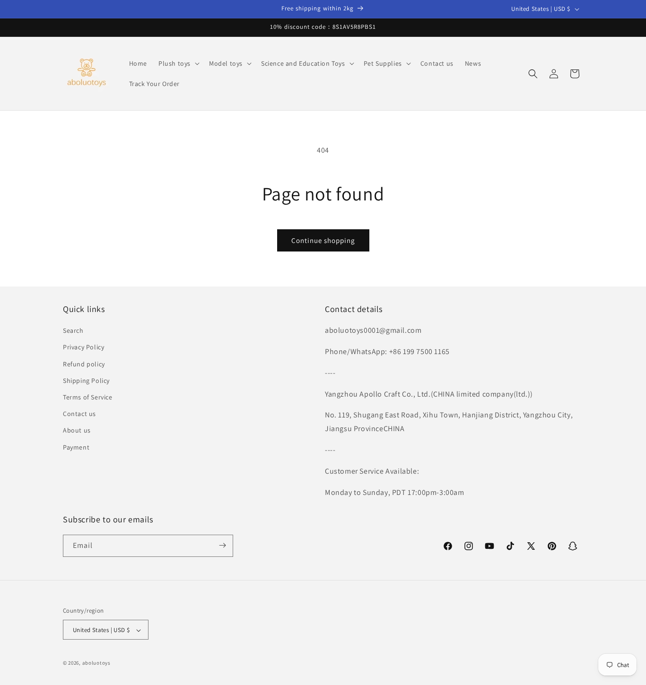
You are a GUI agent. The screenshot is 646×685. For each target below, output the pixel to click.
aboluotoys (96, 663)
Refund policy (84, 364)
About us (77, 430)
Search (73, 331)
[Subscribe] (222, 545)
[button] (178, 63)
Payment (76, 447)
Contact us (79, 413)
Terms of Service (88, 397)
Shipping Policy (86, 380)
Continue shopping (323, 240)
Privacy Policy (83, 347)
